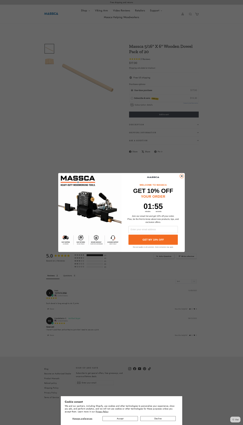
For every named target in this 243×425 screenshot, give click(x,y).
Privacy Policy (102, 411)
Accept (120, 418)
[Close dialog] (182, 176)
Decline (158, 418)
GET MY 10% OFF (153, 239)
